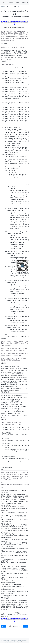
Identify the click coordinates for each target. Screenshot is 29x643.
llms (23, 614)
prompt (2, 613)
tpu (13, 613)
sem (11, 613)
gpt (25, 614)
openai (14, 614)
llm (8, 613)
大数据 (17, 2)
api (20, 614)
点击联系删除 (21, 642)
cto (26, 613)
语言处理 (10, 614)
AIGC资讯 (8, 6)
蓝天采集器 (25, 2)
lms (5, 616)
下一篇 (25, 626)
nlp (6, 614)
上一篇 (3, 626)
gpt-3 (18, 614)
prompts (23, 613)
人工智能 (11, 2)
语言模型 (16, 613)
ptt (20, 613)
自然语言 (3, 614)
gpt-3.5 (8, 616)
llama (6, 613)
